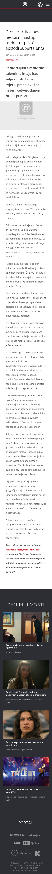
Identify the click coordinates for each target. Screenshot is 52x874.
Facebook (11, 549)
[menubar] (40, 4)
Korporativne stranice (26, 871)
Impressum (14, 863)
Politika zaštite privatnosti (26, 865)
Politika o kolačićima (26, 868)
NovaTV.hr (27, 4)
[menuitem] (40, 4)
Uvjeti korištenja (33, 863)
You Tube (35, 549)
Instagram (22, 549)
